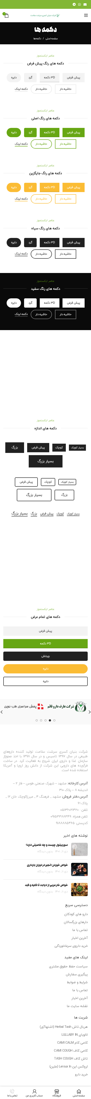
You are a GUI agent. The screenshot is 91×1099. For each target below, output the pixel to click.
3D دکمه (45, 644)
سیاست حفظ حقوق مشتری (68, 966)
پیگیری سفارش (77, 974)
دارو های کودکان (76, 914)
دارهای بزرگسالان (76, 922)
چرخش (45, 656)
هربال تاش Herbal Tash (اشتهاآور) (64, 1027)
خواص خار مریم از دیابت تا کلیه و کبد (46, 885)
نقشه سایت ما (77, 1006)
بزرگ (14, 447)
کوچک (59, 447)
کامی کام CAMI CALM (72, 1043)
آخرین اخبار (79, 938)
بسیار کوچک (77, 447)
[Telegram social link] (74, 4)
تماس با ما (80, 930)
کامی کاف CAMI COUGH (71, 1051)
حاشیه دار (65, 89)
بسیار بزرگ (46, 461)
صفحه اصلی (52, 38)
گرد (30, 78)
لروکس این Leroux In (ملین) (68, 1066)
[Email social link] (85, 4)
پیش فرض (73, 78)
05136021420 (69, 810)
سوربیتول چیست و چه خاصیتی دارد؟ (47, 845)
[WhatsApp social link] (79, 4)
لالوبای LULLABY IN (75, 1035)
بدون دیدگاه (45, 851)
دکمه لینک (21, 89)
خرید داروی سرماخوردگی (71, 946)
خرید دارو (81, 1074)
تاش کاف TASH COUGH (71, 1058)
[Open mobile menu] (86, 15)
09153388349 (61, 816)
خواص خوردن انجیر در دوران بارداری (47, 865)
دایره (14, 78)
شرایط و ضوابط (77, 982)
